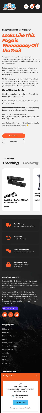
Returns (5, 339)
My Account (6, 360)
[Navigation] (37, 6)
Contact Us (6, 356)
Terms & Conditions (9, 346)
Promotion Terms (8, 350)
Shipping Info (7, 329)
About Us (5, 353)
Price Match (7, 332)
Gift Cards (6, 363)
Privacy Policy (7, 343)
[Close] (36, 376)
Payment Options (9, 336)
